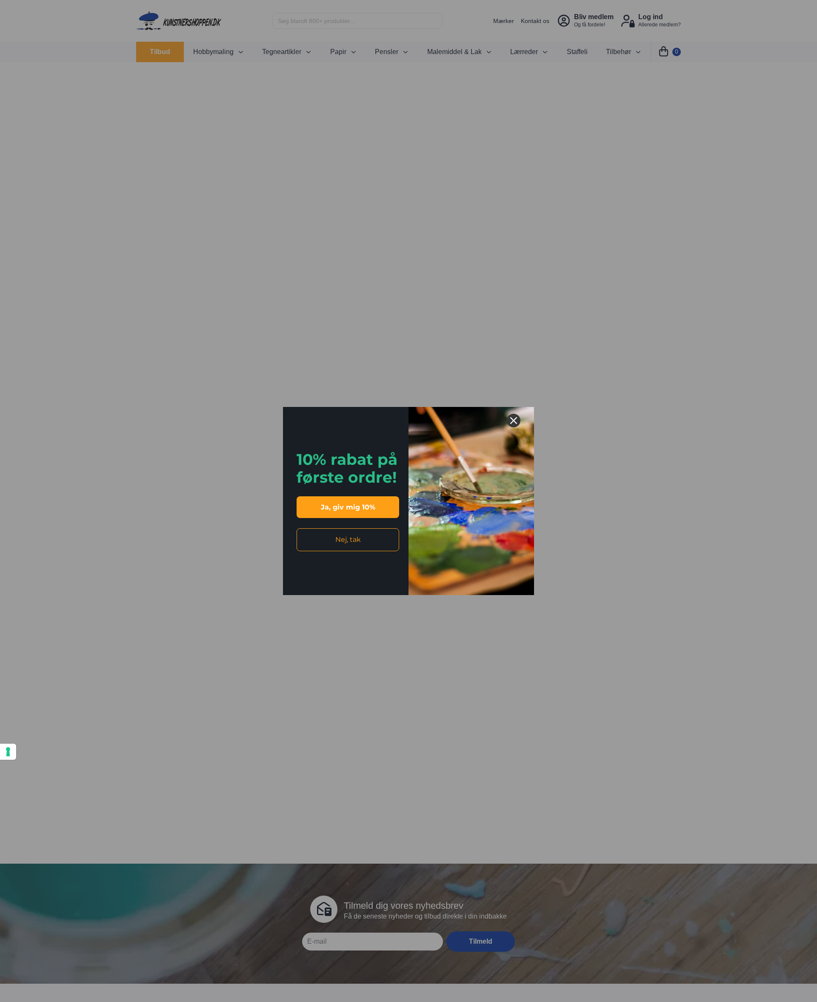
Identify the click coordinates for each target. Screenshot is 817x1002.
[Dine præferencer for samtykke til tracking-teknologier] (8, 752)
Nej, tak (348, 539)
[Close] (513, 420)
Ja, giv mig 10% (348, 507)
